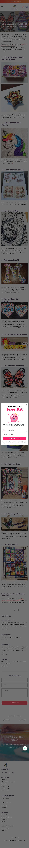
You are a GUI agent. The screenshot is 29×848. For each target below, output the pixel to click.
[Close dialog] (26, 405)
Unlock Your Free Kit (14, 438)
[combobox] (5, 430)
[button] (25, 748)
